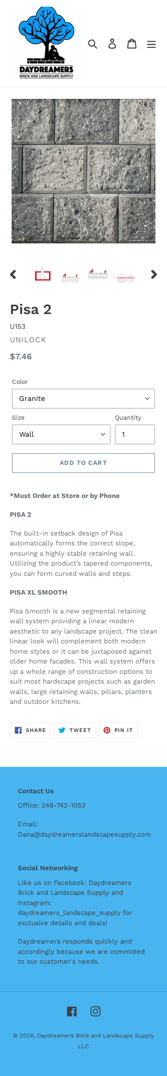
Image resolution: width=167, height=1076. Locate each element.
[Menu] (151, 44)
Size (18, 417)
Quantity (128, 417)
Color (20, 381)
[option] (43, 273)
